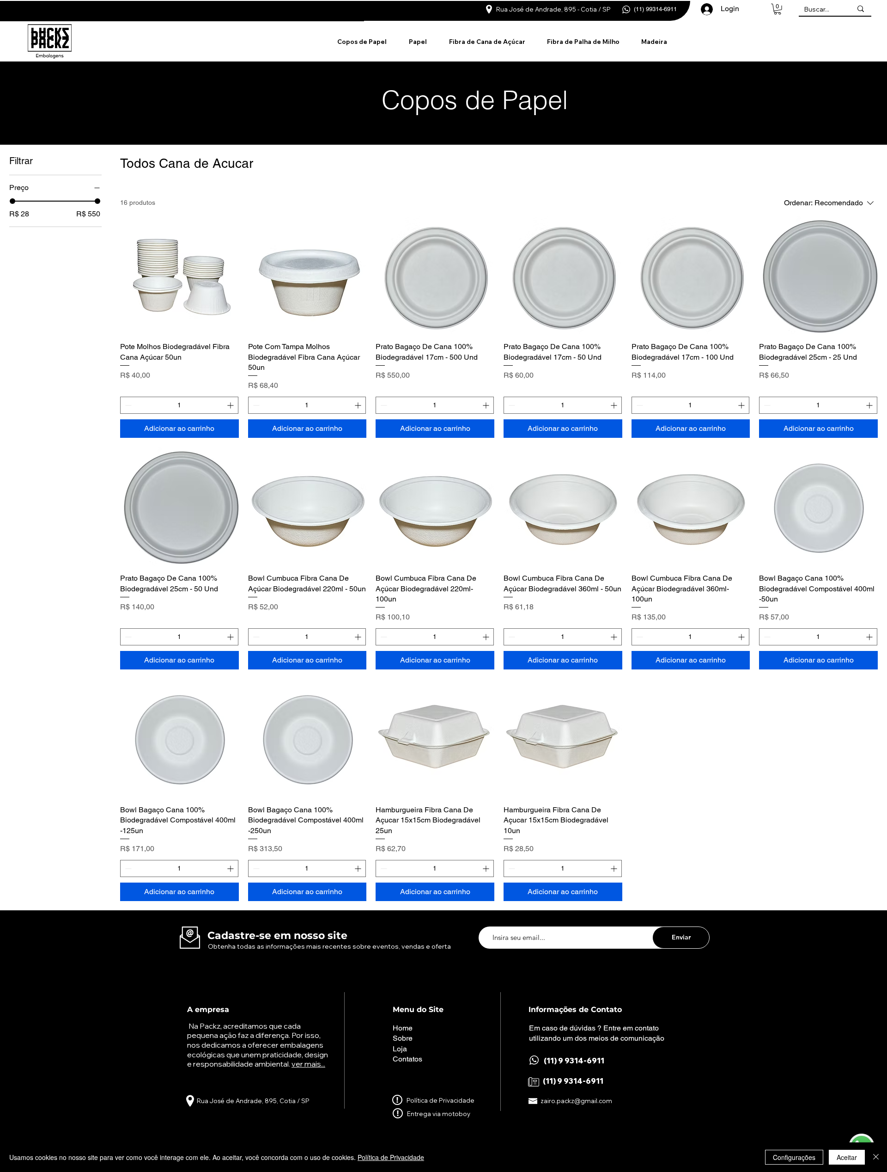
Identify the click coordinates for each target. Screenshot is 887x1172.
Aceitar (847, 1157)
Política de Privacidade (391, 1157)
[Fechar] (875, 1157)
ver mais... (308, 1063)
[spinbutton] (179, 405)
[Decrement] (127, 405)
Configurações (794, 1157)
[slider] (12, 201)
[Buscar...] (860, 8)
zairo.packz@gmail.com (576, 1101)
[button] (777, 9)
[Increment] (231, 405)
